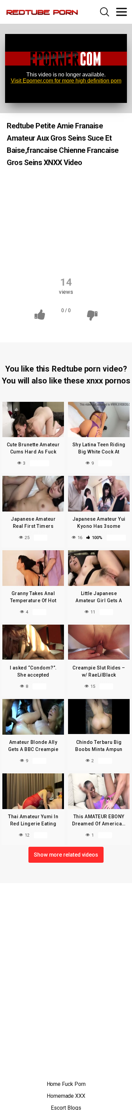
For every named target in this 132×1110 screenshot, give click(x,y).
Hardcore (47, 224)
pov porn (50, 257)
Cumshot (67, 197)
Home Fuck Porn (66, 1084)
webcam (83, 257)
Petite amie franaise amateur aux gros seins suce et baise (67, 240)
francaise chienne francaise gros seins (67, 210)
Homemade (84, 224)
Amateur (32, 184)
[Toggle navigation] (121, 12)
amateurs (101, 184)
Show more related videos (66, 855)
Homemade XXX (66, 1096)
